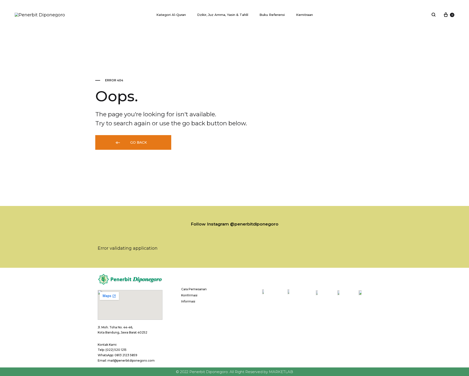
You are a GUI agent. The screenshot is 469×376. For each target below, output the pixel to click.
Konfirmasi (189, 295)
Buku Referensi (272, 15)
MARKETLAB (281, 371)
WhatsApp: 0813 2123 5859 (117, 355)
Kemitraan (304, 15)
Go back (138, 142)
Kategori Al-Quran (171, 15)
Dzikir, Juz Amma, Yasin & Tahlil (222, 15)
